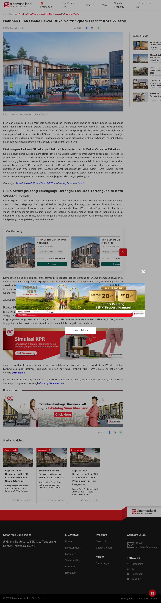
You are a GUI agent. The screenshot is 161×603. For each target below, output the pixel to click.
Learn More (80, 330)
